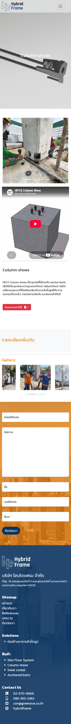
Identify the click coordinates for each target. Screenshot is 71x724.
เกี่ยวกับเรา (9, 608)
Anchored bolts (18, 674)
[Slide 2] (29, 179)
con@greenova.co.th (28, 703)
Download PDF (14, 307)
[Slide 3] (35, 179)
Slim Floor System (20, 660)
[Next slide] (65, 377)
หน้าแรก (7, 603)
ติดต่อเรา (11, 530)
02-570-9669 (23, 693)
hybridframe (22, 708)
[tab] (26, 394)
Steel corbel (16, 669)
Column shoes (17, 665)
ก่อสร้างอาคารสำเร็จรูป (22, 641)
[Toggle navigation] (60, 6)
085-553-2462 (23, 698)
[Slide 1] (23, 179)
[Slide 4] (41, 179)
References (10, 613)
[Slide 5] (47, 179)
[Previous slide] (5, 377)
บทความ (7, 618)
